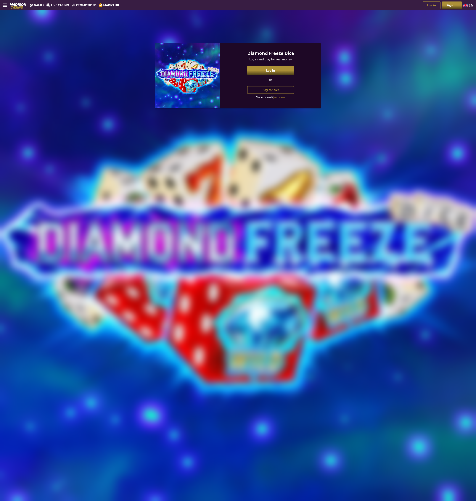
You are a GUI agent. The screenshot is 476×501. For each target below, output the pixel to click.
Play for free (270, 90)
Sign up (451, 5)
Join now (279, 97)
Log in (431, 5)
